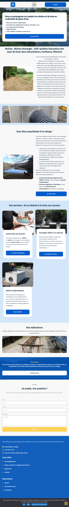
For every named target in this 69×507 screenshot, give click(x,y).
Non (28, 504)
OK (24, 504)
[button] (34, 5)
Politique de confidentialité (39, 504)
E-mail (4, 407)
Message (4, 414)
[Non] (66, 503)
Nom (3, 400)
